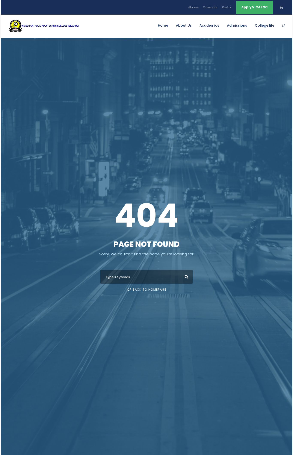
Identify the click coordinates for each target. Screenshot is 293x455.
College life (264, 25)
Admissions (237, 25)
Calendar (210, 7)
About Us (184, 25)
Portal (226, 7)
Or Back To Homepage (146, 289)
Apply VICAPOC (254, 7)
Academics (209, 25)
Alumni (193, 7)
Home (163, 25)
